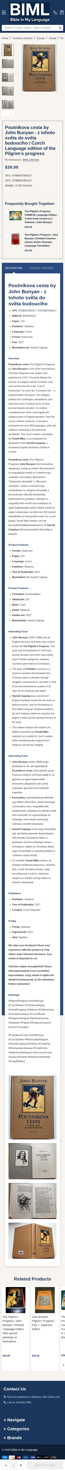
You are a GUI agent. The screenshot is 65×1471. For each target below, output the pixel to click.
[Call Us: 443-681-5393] (56, 12)
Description (13, 268)
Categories (18, 1428)
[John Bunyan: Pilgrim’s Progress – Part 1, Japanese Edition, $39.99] (45, 1300)
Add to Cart (45, 1465)
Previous (5, 113)
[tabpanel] (15, 1328)
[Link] (29, 12)
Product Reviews (41, 268)
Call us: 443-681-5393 (19, 1402)
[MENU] (4, 12)
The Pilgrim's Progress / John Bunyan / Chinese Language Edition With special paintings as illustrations (13, 1329)
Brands (14, 1437)
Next (11, 113)
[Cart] (62, 12)
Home (5, 38)
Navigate (16, 1420)
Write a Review (31, 160)
